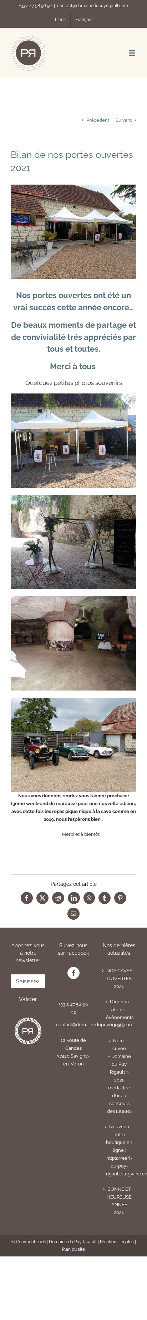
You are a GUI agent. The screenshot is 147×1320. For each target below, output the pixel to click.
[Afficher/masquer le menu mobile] (132, 53)
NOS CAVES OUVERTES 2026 (119, 978)
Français (83, 19)
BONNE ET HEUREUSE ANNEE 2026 (119, 1200)
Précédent (97, 120)
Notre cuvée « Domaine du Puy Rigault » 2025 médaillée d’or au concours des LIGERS (119, 1076)
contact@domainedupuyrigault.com (92, 5)
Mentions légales (117, 1241)
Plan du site (73, 1249)
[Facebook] (73, 973)
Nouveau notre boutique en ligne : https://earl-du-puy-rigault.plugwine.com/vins (119, 1150)
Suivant (124, 120)
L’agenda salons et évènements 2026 (119, 1013)
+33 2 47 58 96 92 (35, 5)
